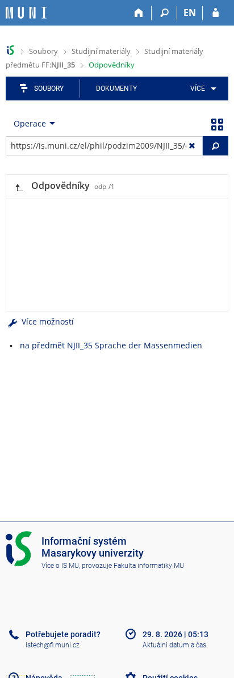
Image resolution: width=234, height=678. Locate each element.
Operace (30, 123)
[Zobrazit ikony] (217, 123)
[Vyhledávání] (164, 13)
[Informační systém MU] (10, 50)
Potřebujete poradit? (63, 634)
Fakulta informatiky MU (149, 566)
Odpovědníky (112, 65)
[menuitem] (201, 88)
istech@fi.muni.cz (53, 645)
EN (189, 12)
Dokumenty (116, 88)
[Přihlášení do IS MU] (215, 13)
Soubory (43, 51)
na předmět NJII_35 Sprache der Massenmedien (111, 345)
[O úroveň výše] (18, 186)
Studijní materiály (101, 51)
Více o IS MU (60, 566)
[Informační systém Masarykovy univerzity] (26, 13)
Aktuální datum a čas (174, 645)
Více (197, 88)
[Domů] (139, 13)
